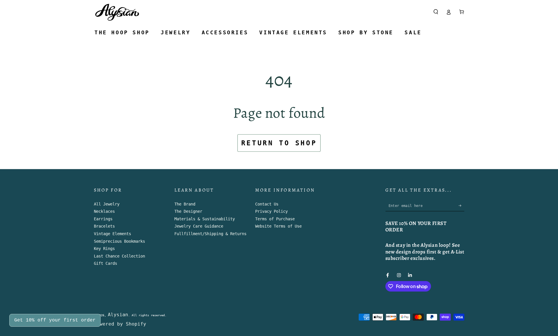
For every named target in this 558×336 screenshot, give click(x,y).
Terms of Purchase (275, 219)
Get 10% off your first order (55, 320)
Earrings (103, 219)
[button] (436, 11)
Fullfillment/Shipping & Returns (210, 233)
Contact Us (266, 204)
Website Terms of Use (278, 226)
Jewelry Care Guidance (198, 226)
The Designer (188, 211)
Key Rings (104, 248)
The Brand (184, 204)
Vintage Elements (112, 233)
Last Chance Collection (119, 256)
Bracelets (104, 226)
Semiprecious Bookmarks (119, 241)
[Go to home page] (117, 12)
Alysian (118, 314)
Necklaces (104, 211)
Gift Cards (105, 263)
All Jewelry (106, 204)
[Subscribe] (461, 205)
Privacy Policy (271, 211)
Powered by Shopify (120, 324)
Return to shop (279, 143)
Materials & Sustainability (204, 219)
